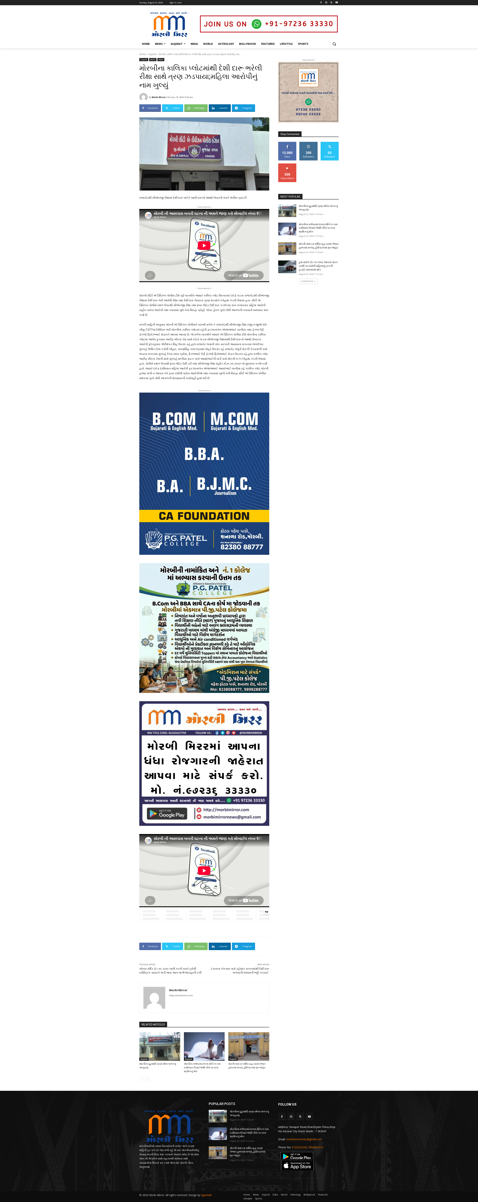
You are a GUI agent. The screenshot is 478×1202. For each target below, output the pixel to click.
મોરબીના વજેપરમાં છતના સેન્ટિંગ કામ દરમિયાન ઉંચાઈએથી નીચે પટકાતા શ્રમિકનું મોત (202, 1067)
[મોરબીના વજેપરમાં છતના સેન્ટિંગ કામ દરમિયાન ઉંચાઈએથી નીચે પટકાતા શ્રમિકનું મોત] (204, 1046)
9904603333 (315, 1147)
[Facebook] (321, 3)
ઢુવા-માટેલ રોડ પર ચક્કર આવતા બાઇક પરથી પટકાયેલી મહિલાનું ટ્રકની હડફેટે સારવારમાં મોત (318, 266)
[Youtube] (336, 3)
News (161, 59)
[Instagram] (326, 3)
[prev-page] (141, 1079)
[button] (334, 43)
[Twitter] (331, 3)
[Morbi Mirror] (144, 97)
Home (142, 54)
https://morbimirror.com (181, 995)
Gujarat (152, 54)
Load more (307, 281)
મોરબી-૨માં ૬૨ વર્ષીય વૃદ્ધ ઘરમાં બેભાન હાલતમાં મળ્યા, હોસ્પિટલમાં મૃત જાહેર (247, 1152)
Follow (308, 143)
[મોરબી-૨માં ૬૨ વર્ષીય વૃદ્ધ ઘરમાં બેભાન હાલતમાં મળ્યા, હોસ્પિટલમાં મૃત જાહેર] (248, 1046)
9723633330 (299, 1147)
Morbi (152, 59)
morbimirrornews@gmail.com (304, 1139)
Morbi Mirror (159, 97)
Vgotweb (206, 1195)
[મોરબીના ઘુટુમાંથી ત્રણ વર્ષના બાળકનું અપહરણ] (159, 1046)
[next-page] (147, 1079)
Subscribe (287, 164)
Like (287, 143)
